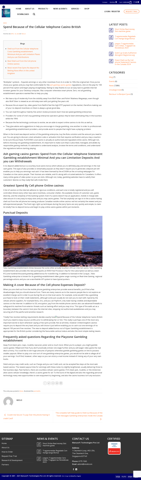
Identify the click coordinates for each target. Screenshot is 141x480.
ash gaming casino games (60, 85)
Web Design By (71, 476)
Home (4, 443)
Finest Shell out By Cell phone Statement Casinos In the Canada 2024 (125, 62)
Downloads (23, 14)
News (5, 23)
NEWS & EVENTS (60, 8)
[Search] (34, 14)
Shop (86, 8)
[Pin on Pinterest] (57, 383)
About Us (5, 447)
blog (111, 77)
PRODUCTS (43, 8)
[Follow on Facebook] (134, 2)
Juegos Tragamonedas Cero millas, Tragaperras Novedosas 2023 (125, 46)
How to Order (7, 452)
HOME (18, 8)
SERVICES (75, 8)
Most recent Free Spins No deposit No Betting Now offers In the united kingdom (23, 71)
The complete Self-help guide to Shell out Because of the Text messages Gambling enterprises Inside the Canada (79, 414)
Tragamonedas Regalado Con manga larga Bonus (125, 37)
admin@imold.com (84, 464)
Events (112, 81)
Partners (5, 464)
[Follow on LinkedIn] (138, 2)
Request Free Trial (9, 456)
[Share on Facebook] (45, 383)
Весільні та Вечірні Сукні (119, 94)
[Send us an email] (136, 2)
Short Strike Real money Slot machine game (125, 30)
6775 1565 (83, 461)
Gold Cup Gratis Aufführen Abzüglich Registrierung (126, 54)
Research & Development (12, 460)
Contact (104, 2)
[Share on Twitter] (49, 383)
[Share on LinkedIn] (61, 383)
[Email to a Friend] (53, 383)
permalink (37, 391)
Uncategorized (115, 90)
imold (24, 34)
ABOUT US (29, 8)
